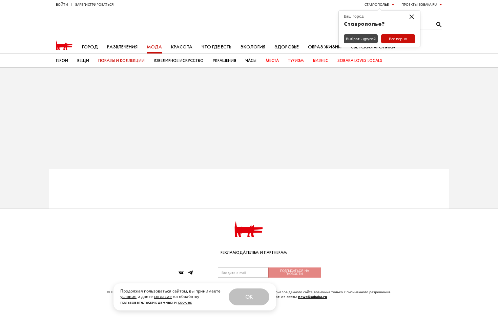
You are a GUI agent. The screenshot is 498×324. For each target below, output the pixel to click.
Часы (250, 60)
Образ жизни (324, 47)
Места (272, 60)
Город (90, 47)
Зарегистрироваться (94, 4)
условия (128, 296)
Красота (181, 47)
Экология (253, 47)
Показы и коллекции (121, 60)
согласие (163, 296)
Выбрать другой (361, 38)
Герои (62, 60)
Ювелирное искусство (179, 60)
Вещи (83, 60)
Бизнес (320, 60)
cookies (185, 302)
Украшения (224, 60)
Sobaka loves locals (359, 60)
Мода (154, 47)
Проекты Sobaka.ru (419, 4)
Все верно (398, 38)
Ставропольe (377, 4)
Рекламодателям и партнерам (254, 252)
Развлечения (122, 47)
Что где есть (216, 47)
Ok (249, 297)
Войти (62, 4)
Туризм (296, 60)
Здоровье (286, 47)
